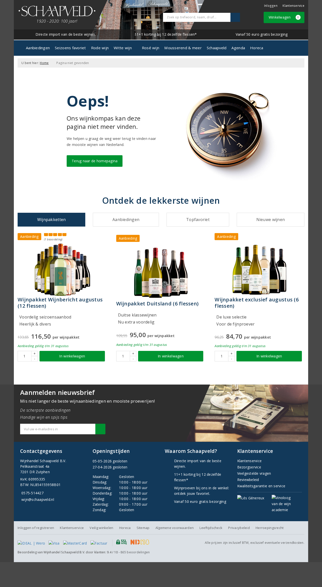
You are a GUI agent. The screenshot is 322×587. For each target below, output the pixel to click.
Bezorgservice (249, 467)
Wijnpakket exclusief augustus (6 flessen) (257, 302)
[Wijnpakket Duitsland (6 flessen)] (161, 272)
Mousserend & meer (183, 47)
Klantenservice (293, 6)
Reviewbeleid (248, 479)
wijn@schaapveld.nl (37, 499)
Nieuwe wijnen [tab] (270, 219)
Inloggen (270, 6)
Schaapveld (217, 47)
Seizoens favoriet (70, 47)
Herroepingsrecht (270, 527)
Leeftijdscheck (210, 527)
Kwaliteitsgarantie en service (261, 486)
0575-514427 (32, 493)
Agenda (238, 47)
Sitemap (143, 527)
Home (44, 63)
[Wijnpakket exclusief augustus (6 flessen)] (259, 269)
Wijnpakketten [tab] (51, 219)
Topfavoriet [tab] (198, 219)
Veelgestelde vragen (254, 473)
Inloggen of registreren (36, 527)
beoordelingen (135, 552)
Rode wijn (100, 47)
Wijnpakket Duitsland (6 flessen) (157, 303)
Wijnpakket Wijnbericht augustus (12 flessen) (60, 302)
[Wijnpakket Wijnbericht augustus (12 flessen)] (62, 269)
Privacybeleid (239, 527)
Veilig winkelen (101, 527)
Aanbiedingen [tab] (125, 219)
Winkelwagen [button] (284, 17)
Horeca (256, 47)
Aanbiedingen (38, 47)
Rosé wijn (150, 47)
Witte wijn (123, 47)
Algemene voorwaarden (174, 527)
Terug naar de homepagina (94, 160)
